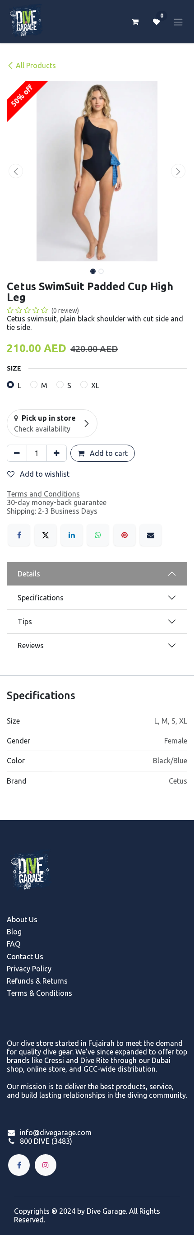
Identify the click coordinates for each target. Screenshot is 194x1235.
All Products (36, 65)
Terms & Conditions (39, 993)
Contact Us (25, 956)
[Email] (151, 535)
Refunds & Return (35, 981)
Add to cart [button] (108, 453)
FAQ (13, 944)
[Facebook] (19, 535)
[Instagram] (45, 1165)
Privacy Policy (29, 969)
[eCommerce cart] (135, 22)
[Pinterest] (124, 535)
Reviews (31, 645)
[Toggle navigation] (178, 21)
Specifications (41, 598)
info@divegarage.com (56, 1132)
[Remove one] (17, 453)
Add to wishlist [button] (43, 474)
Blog (14, 932)
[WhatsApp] (98, 535)
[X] (45, 535)
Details (29, 574)
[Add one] (56, 453)
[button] (16, 171)
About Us (22, 919)
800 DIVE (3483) (46, 1141)
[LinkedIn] (72, 535)
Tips (25, 622)
